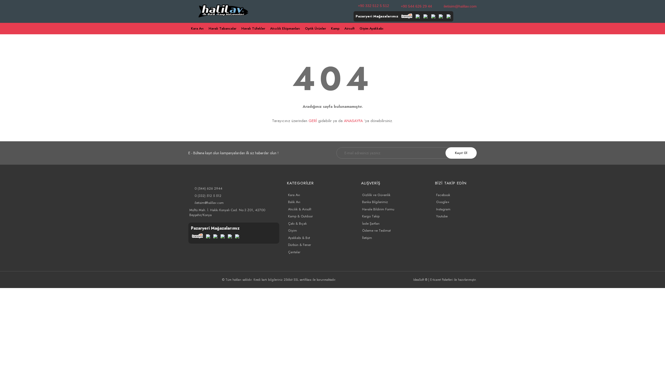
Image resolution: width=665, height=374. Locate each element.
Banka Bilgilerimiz (375, 201)
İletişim (367, 237)
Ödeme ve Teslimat (376, 230)
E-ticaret (435, 279)
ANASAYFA (353, 121)
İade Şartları (371, 223)
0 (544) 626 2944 (208, 188)
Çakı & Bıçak (297, 223)
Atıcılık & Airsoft (299, 209)
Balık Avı (294, 201)
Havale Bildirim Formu (378, 209)
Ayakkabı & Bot (299, 237)
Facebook (443, 194)
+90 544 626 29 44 (416, 6)
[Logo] (223, 10)
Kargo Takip (371, 216)
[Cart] (474, 28)
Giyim (292, 230)
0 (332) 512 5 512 (208, 195)
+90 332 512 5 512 (373, 6)
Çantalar (294, 252)
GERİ (313, 121)
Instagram (443, 209)
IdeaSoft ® (420, 279)
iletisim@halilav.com (460, 6)
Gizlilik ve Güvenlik (376, 194)
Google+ (442, 201)
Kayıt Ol (461, 153)
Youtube (442, 216)
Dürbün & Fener (299, 244)
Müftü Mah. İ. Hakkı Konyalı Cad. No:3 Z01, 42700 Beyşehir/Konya (227, 213)
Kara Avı (294, 194)
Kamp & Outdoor (300, 216)
